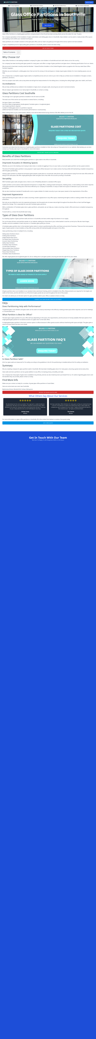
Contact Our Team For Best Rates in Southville (48, 299)
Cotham (23, 389)
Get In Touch (89, 2)
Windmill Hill (17, 389)
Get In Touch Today (48, 48)
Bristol (11, 389)
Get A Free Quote (48, 423)
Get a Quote (48, 25)
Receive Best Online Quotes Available (48, 152)
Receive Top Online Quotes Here (48, 392)
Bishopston (29, 389)
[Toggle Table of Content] (17, 52)
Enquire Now (48, 427)
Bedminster (5, 389)
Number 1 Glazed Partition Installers (39, 66)
